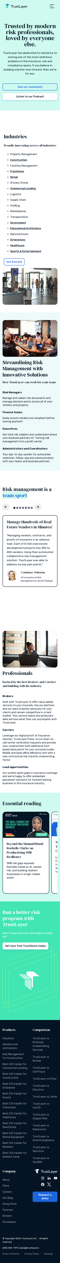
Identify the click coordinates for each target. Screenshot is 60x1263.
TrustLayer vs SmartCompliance (43, 1138)
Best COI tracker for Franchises (15, 1105)
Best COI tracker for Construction (15, 1075)
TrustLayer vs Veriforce (41, 1149)
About (6, 1179)
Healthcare (17, 245)
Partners (8, 1209)
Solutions (8, 1038)
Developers (9, 1221)
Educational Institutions (25, 228)
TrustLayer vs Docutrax (41, 1087)
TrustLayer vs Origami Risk (41, 1116)
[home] (16, 6)
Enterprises (17, 239)
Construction (18, 159)
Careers (7, 1191)
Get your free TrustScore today (25, 945)
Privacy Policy (31, 1253)
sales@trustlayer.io (29, 1247)
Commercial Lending (23, 188)
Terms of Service (11, 1253)
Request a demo (45, 1196)
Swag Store (9, 1203)
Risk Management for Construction (13, 1056)
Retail (14, 177)
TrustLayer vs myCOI (41, 1105)
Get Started (14, 261)
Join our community (30, 86)
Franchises (17, 171)
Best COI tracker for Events (15, 1095)
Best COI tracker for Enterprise (15, 1085)
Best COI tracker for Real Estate (15, 1125)
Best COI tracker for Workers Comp (15, 1154)
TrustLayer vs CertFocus (41, 1069)
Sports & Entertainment (25, 251)
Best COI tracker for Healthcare (15, 1115)
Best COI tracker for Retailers (15, 1144)
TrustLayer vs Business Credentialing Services (41, 1044)
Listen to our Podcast (30, 96)
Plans (6, 1185)
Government (18, 222)
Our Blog (8, 1197)
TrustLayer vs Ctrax (44, 1078)
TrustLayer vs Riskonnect (41, 1127)
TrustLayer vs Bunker (41, 1058)
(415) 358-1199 (10, 1247)
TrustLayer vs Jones (45, 1096)
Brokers (7, 1215)
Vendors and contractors (10, 1046)
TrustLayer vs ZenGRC (41, 1160)
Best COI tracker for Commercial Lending (15, 1066)
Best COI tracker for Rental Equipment (15, 1135)
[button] (52, 6)
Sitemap (48, 1253)
